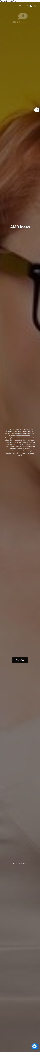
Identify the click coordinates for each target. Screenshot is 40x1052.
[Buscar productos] (36, 110)
